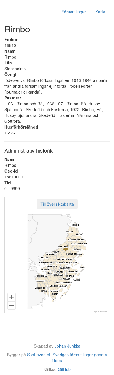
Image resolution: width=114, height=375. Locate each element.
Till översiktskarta (57, 203)
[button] (57, 204)
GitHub (64, 369)
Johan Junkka (67, 346)
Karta (100, 12)
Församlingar (73, 12)
